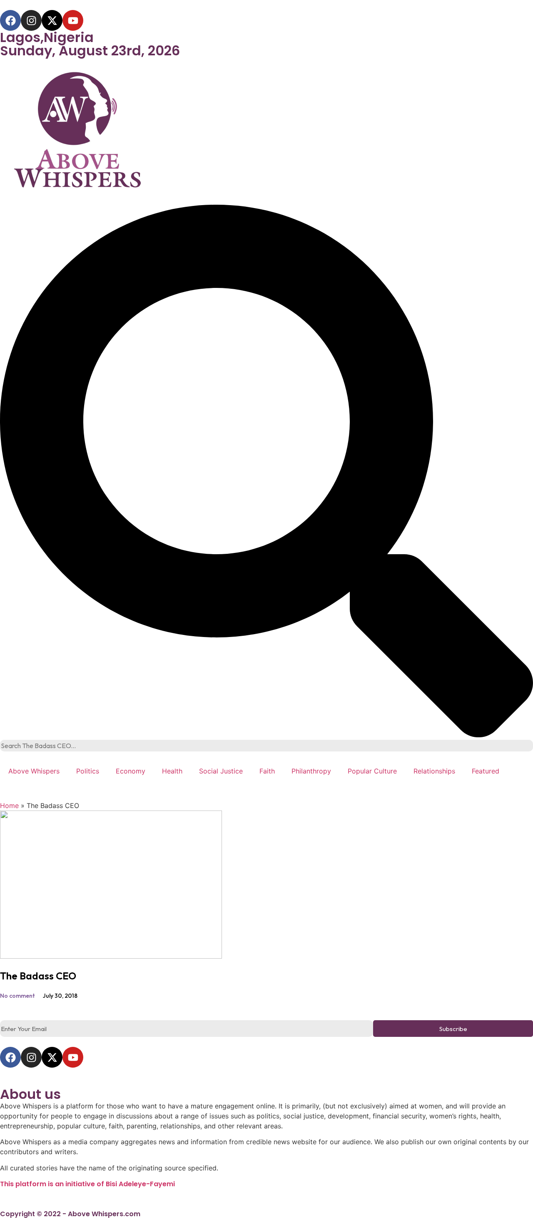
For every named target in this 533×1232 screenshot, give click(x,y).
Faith (267, 771)
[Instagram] (31, 20)
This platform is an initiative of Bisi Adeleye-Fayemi (87, 1184)
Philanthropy (311, 771)
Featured (485, 771)
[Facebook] (10, 20)
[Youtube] (72, 20)
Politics (87, 771)
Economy (130, 771)
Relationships (434, 771)
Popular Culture (372, 771)
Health (172, 771)
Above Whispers (34, 771)
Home (9, 805)
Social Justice (221, 771)
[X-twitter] (52, 20)
